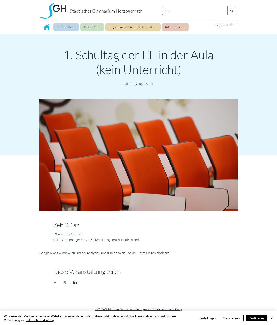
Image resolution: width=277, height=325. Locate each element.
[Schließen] (272, 318)
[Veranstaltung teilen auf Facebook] (55, 282)
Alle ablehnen (231, 318)
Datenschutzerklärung (40, 320)
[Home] (47, 27)
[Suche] (231, 10)
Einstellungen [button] (207, 318)
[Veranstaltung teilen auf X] (65, 282)
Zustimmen (256, 318)
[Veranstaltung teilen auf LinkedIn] (75, 282)
